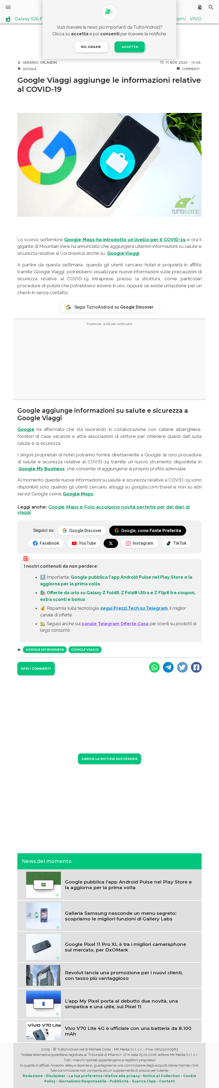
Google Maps (78, 493)
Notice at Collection (161, 1076)
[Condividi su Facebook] (196, 667)
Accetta (130, 47)
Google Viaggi (85, 649)
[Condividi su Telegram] (168, 667)
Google (30, 69)
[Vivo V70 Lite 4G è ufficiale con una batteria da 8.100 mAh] (43, 1030)
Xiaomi (178, 19)
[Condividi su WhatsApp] (154, 667)
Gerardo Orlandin (40, 62)
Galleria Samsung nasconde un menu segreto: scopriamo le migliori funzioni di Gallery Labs (121, 916)
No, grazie (91, 47)
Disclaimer (55, 1076)
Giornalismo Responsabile (82, 1081)
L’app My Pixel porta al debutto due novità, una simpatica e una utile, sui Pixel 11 (121, 1003)
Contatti (167, 1081)
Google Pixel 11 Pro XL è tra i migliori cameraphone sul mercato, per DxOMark (125, 947)
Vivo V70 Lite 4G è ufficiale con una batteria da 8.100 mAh (128, 1031)
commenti (191, 69)
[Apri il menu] (8, 7)
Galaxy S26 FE (30, 19)
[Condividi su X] (182, 667)
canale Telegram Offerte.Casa (115, 623)
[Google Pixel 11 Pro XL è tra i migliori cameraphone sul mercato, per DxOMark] (43, 946)
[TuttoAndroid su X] (111, 543)
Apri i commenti (36, 668)
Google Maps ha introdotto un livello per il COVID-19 (125, 239)
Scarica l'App (144, 1081)
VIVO (195, 19)
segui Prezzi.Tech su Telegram (134, 608)
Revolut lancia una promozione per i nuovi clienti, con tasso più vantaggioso (124, 975)
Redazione (33, 1076)
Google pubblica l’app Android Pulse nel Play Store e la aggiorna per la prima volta (128, 884)
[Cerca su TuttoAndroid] (211, 7)
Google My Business (45, 649)
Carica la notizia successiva (109, 759)
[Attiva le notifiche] (200, 7)
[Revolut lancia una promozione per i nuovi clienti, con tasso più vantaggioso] (43, 975)
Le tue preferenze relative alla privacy (104, 1076)
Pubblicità (119, 1081)
